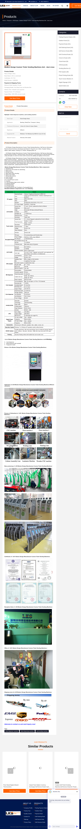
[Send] (77, 826)
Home (8, 5)
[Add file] (50, 826)
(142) (66, 47)
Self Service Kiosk (39, 819)
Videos (25, 5)
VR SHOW (56, 5)
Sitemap (26, 819)
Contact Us (27, 816)
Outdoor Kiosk (38, 810)
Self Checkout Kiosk (40, 822)
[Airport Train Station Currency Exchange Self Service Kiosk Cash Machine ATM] (35, 768)
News (42, 5)
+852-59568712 (44, 1)
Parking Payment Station (41, 808)
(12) (64, 85)
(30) (67, 37)
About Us (33, 5)
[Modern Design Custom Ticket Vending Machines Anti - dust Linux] (17, 45)
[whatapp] (60, 102)
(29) (66, 75)
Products (15, 5)
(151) (65, 44)
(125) (65, 58)
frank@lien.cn (33, 1)
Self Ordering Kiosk (40, 816)
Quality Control (28, 813)
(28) (64, 72)
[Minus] (77, 792)
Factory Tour (27, 810)
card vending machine (42, 731)
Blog (48, 5)
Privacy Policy (27, 822)
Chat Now (68, 107)
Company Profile (28, 808)
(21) (64, 40)
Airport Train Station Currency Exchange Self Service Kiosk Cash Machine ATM (33, 786)
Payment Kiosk (39, 813)
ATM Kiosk (15, 20)
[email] (64, 102)
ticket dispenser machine (12, 731)
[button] (10, 771)
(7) (66, 78)
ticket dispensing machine (27, 731)
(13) (66, 54)
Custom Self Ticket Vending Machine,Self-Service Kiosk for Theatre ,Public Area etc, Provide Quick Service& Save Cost (60, 786)
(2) (64, 68)
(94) (63, 65)
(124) (65, 82)
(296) (65, 51)
